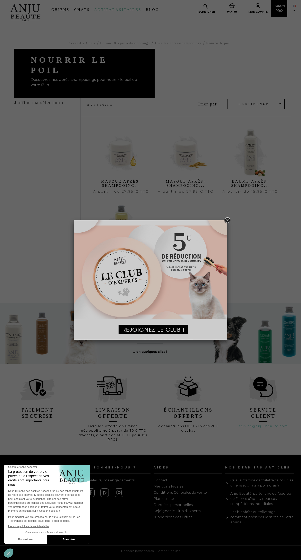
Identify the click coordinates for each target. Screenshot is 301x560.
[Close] (227, 220)
